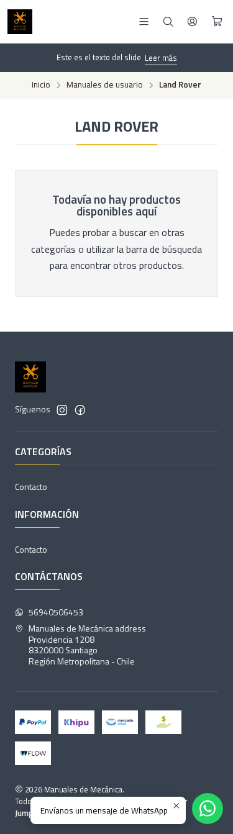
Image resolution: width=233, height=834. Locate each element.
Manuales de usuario (104, 85)
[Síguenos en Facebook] (80, 410)
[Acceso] (192, 21)
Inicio (41, 85)
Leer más (161, 58)
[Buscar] (168, 21)
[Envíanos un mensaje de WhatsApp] (207, 808)
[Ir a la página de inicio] (19, 21)
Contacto (31, 486)
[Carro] (217, 22)
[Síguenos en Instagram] (62, 410)
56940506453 (56, 612)
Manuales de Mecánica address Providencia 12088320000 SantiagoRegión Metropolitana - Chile (87, 645)
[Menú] (143, 21)
